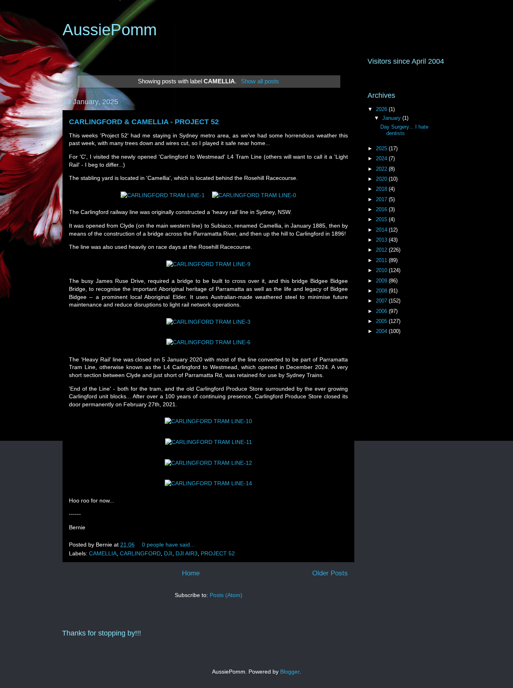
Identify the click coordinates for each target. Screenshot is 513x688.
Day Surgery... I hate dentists (404, 130)
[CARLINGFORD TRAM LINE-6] (208, 342)
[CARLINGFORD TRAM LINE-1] (162, 195)
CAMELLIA (103, 553)
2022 (382, 169)
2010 (382, 270)
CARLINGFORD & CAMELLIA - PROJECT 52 (144, 122)
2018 (382, 189)
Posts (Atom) (226, 595)
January (392, 118)
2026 (382, 109)
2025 (382, 148)
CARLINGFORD (140, 553)
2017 (382, 199)
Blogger (289, 671)
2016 (382, 209)
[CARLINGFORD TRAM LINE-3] (208, 322)
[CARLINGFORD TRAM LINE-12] (208, 463)
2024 (382, 158)
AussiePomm (110, 29)
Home (191, 573)
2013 (382, 240)
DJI (168, 553)
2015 (382, 219)
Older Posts (330, 573)
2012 (382, 250)
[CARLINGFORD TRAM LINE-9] (208, 264)
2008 (382, 291)
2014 (382, 230)
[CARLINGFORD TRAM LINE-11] (209, 442)
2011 (382, 260)
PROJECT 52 (218, 553)
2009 (382, 281)
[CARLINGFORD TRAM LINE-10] (208, 421)
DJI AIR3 (187, 553)
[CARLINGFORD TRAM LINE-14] (208, 483)
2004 (382, 331)
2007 (382, 301)
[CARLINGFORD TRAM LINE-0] (254, 195)
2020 (382, 179)
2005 (382, 321)
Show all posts (260, 81)
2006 (382, 311)
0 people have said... (168, 544)
